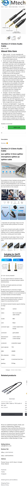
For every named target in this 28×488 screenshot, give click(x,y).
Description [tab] (4, 139)
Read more (12, 414)
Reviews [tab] (4, 143)
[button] (24, 10)
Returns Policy (5, 485)
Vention (6, 6)
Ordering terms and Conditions (9, 479)
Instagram (3, 474)
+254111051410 (9, 452)
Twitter (3, 472)
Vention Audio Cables (13, 6)
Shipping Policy (5, 483)
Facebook (3, 469)
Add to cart (17, 127)
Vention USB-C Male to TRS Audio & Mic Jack (11, 404)
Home (2, 6)
